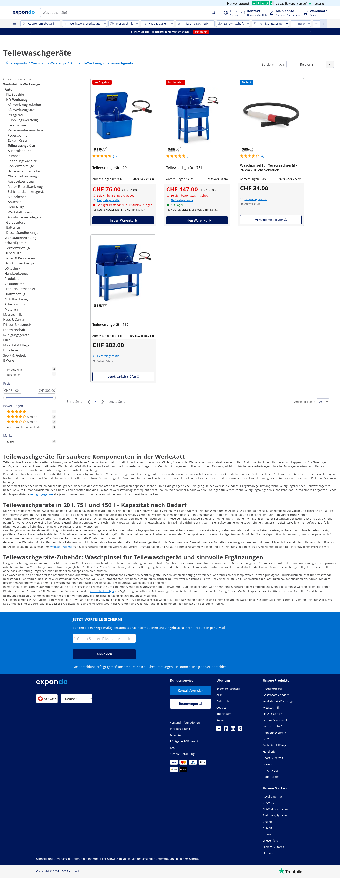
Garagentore (15, 222)
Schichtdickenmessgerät (26, 191)
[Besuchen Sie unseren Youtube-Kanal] (218, 729)
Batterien (13, 227)
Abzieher (14, 202)
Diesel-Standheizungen (23, 232)
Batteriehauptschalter (24, 171)
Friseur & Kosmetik (17, 325)
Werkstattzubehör (21, 212)
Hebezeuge (16, 207)
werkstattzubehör (62, 547)
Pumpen (14, 156)
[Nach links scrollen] (29, 31)
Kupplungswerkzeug (23, 120)
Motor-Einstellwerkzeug (25, 186)
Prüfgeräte (16, 115)
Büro (6, 340)
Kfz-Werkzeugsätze (21, 110)
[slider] (5, 397)
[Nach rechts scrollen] (310, 31)
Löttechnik (12, 268)
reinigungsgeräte (41, 494)
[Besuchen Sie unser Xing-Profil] (240, 729)
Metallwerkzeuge (17, 299)
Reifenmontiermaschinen (26, 130)
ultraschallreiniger (102, 591)
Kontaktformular (190, 691)
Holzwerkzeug (15, 294)
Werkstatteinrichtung (20, 238)
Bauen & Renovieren (20, 258)
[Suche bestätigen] (213, 12)
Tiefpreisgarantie (108, 200)
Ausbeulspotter (19, 151)
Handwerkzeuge (17, 273)
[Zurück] (88, 401)
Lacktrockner (17, 125)
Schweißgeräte (16, 243)
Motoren (11, 309)
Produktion (13, 278)
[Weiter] (102, 401)
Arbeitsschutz (15, 304)
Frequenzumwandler (20, 289)
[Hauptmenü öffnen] (14, 23)
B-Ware (8, 360)
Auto (8, 89)
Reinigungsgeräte (16, 335)
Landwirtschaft (14, 330)
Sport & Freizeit (14, 355)
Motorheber (17, 197)
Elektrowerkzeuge (18, 248)
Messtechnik (12, 314)
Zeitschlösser (18, 140)
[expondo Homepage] (7, 63)
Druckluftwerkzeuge (19, 263)
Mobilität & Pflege (16, 345)
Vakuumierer (14, 284)
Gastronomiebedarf (18, 79)
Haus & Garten (14, 319)
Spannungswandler (22, 161)
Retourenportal (190, 703)
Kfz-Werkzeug (17, 99)
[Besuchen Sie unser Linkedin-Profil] (233, 729)
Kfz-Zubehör (15, 94)
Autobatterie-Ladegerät (25, 217)
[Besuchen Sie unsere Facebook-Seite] (226, 729)
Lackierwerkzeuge (21, 166)
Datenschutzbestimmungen (152, 667)
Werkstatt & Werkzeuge (21, 84)
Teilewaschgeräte (21, 145)
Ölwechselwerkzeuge (23, 176)
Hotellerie (10, 350)
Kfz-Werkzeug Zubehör (24, 105)
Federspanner (18, 135)
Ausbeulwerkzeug (21, 181)
